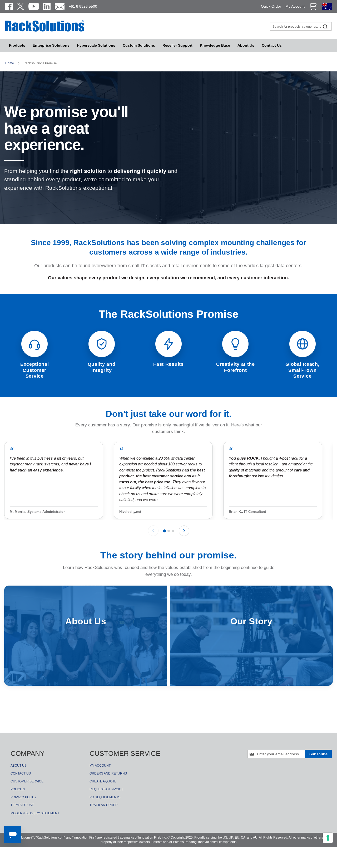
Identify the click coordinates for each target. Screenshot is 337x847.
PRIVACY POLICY (24, 797)
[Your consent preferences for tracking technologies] (328, 838)
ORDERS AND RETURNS (108, 773)
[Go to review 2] (168, 531)
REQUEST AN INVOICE (106, 789)
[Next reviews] (184, 530)
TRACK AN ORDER (104, 805)
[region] (168, 480)
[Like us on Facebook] (9, 6)
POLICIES (18, 789)
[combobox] (301, 26)
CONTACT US (21, 773)
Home (10, 63)
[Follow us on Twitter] (20, 6)
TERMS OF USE (22, 805)
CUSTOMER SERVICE (27, 781)
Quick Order (271, 6)
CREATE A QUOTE (103, 781)
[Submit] (325, 26)
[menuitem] (96, 45)
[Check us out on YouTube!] (33, 6)
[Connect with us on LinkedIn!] (47, 6)
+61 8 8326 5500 (83, 6)
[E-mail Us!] (60, 6)
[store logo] (44, 31)
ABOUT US (19, 765)
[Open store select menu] (327, 9)
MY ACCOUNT (100, 765)
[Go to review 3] (173, 531)
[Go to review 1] (164, 530)
